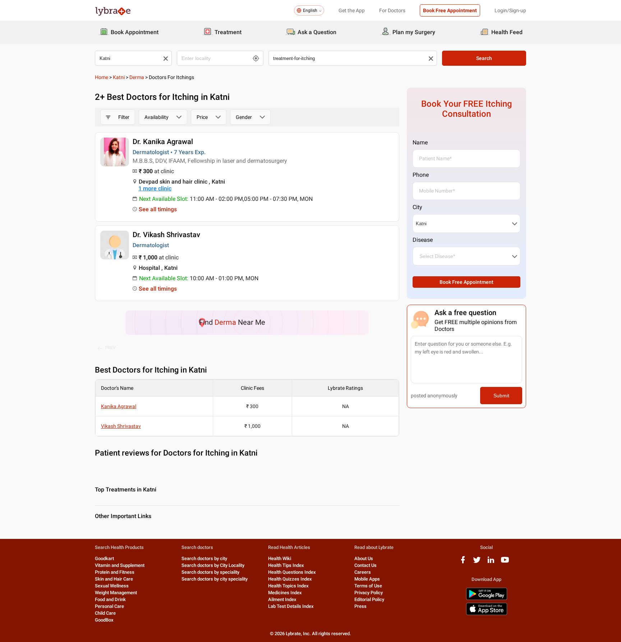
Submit (501, 395)
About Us (363, 558)
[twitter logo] (477, 562)
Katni (119, 77)
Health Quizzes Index (290, 579)
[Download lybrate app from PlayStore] (486, 598)
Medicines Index (285, 592)
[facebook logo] (463, 562)
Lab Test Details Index (291, 606)
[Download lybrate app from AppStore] (486, 613)
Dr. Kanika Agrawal (163, 141)
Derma (136, 77)
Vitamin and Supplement (119, 565)
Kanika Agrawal (118, 406)
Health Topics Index (288, 585)
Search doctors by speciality (210, 572)
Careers (362, 572)
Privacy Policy (368, 592)
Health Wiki (279, 558)
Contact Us (365, 565)
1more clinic (154, 188)
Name (420, 142)
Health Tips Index (286, 565)
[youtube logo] (505, 562)
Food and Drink (110, 599)
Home (101, 77)
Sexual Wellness (112, 585)
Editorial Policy (369, 599)
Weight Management (116, 592)
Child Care (105, 613)
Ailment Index (282, 599)
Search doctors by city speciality (214, 579)
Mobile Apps (367, 579)
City (417, 207)
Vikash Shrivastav (121, 426)
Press (360, 606)
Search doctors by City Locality (212, 565)
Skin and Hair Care (114, 579)
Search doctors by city (204, 558)
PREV (110, 347)
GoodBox (104, 620)
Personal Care (109, 606)
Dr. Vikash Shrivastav (166, 234)
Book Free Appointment (450, 10)
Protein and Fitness (114, 572)
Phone (421, 174)
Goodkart (104, 558)
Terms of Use (368, 585)
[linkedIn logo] (491, 562)
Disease (423, 239)
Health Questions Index (292, 572)
